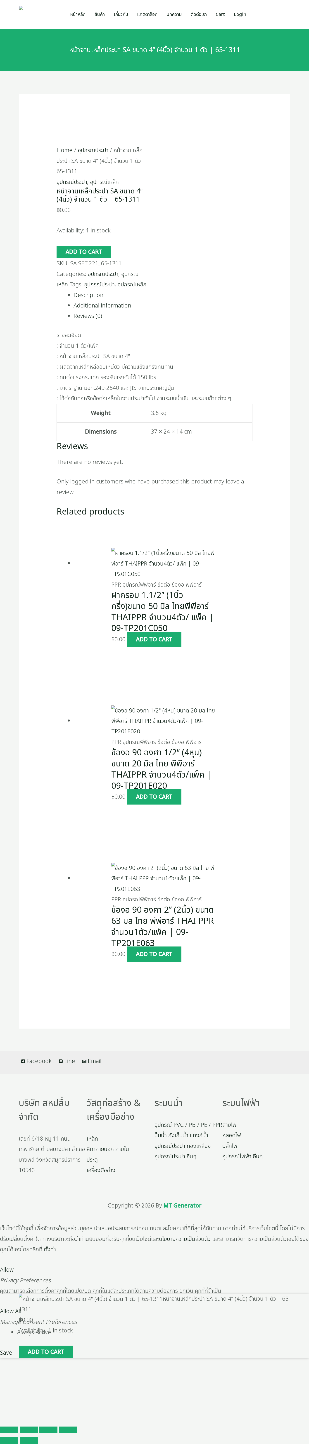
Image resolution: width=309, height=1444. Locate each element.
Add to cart (84, 252)
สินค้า (100, 14)
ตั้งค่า (50, 1249)
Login (240, 14)
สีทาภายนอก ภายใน (108, 1149)
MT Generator (183, 1205)
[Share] (48, 1430)
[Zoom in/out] (9, 1430)
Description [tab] (88, 295)
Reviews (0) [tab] (88, 316)
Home (65, 150)
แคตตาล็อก (147, 14)
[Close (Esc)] (68, 1430)
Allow (7, 1270)
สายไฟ (229, 1125)
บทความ (174, 14)
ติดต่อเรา (199, 14)
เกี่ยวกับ (121, 14)
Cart (220, 14)
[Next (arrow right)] (29, 1440)
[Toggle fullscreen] (29, 1430)
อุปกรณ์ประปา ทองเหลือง (182, 1146)
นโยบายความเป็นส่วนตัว (185, 1239)
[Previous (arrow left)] (9, 1440)
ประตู (92, 1160)
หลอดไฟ (231, 1135)
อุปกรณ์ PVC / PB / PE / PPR (188, 1125)
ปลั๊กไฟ (229, 1146)
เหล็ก (92, 1138)
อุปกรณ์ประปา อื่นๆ (175, 1156)
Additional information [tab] (102, 305)
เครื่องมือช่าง (101, 1170)
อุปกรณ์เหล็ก (104, 182)
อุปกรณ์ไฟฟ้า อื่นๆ (242, 1156)
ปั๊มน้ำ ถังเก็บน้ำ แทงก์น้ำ (181, 1135)
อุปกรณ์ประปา (93, 150)
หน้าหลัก (78, 14)
